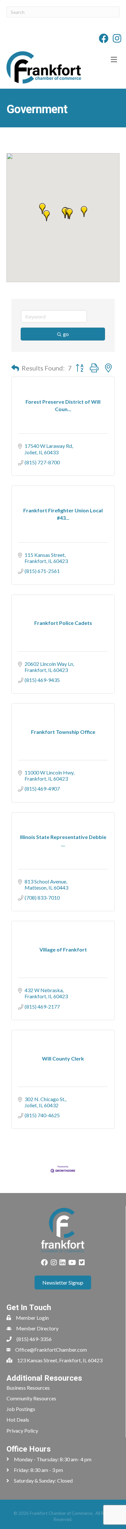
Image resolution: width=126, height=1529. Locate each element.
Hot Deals (17, 1419)
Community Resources (31, 1398)
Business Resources (28, 1388)
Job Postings (20, 1409)
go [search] (66, 334)
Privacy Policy (22, 1430)
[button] (69, 214)
